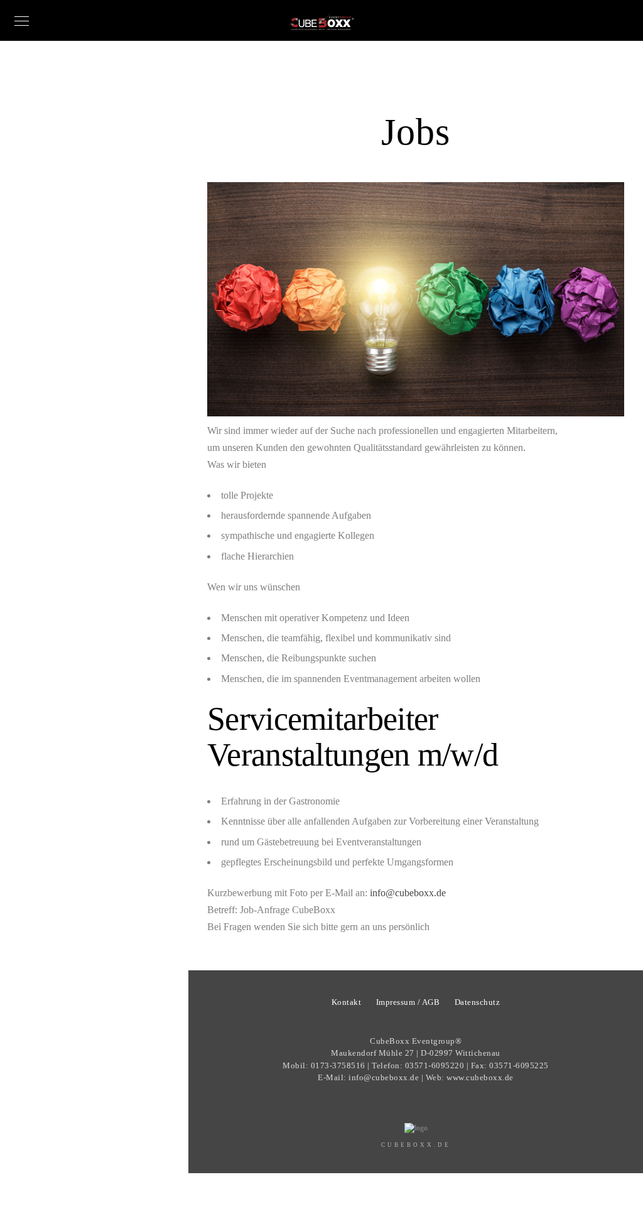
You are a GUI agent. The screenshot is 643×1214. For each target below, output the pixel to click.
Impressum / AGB (408, 1002)
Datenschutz (477, 1002)
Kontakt (347, 1002)
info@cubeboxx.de (408, 892)
